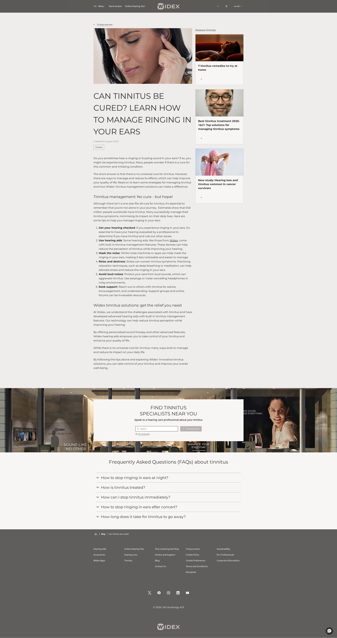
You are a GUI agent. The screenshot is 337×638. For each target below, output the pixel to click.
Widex (174, 240)
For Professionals (225, 554)
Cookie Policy (192, 554)
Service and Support (165, 554)
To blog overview (105, 24)
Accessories (99, 554)
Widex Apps (99, 560)
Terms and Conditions (197, 566)
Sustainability (223, 548)
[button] (329, 631)
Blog (157, 560)
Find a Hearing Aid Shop (167, 548)
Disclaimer (191, 572)
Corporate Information (228, 560)
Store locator (115, 6)
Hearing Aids (99, 548)
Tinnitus (98, 147)
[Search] (218, 6)
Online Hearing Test (135, 6)
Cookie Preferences (195, 560)
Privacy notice (193, 548)
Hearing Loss (130, 554)
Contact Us (160, 566)
